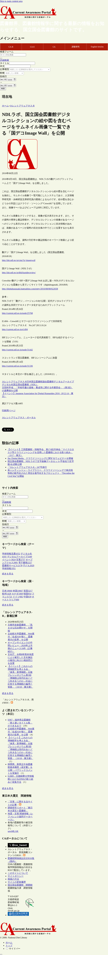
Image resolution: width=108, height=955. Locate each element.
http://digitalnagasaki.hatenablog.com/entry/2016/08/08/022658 (30, 289)
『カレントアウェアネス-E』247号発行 (27, 467)
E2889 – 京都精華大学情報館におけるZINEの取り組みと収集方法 (21, 779)
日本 (29, 381)
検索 (3, 88)
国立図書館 (36, 381)
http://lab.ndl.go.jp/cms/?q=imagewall (18, 260)
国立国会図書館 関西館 (20, 885)
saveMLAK (13, 831)
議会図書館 (48, 381)
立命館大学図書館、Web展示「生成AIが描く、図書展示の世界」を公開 (21, 636)
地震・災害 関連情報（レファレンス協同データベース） (20, 816)
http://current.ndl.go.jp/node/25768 (17, 313)
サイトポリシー (15, 876)
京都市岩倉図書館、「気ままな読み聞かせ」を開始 (20, 628)
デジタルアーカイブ (64, 381)
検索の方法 (13, 879)
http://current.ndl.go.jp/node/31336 (17, 366)
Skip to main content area (11, 1)
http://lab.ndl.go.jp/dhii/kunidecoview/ (19, 272)
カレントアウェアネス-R (14, 381)
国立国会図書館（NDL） (25, 384)
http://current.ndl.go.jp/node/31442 (17, 350)
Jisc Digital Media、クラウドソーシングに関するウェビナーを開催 (40, 458)
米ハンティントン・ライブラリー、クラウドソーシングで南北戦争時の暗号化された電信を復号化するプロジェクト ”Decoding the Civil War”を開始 (41, 473)
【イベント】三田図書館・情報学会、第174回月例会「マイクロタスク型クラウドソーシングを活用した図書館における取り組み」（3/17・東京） (41, 452)
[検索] (1, 58)
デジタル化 (7, 384)
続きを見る (7, 573)
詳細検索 (4, 60)
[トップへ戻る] (1, 954)
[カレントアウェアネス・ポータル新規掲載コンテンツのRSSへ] (24, 855)
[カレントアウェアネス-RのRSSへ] (12, 703)
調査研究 (76, 47)
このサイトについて (18, 873)
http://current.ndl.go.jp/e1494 (15, 329)
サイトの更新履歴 (17, 882)
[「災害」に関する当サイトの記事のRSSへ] (20, 805)
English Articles (97, 47)
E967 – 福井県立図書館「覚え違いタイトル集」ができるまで (20, 723)
